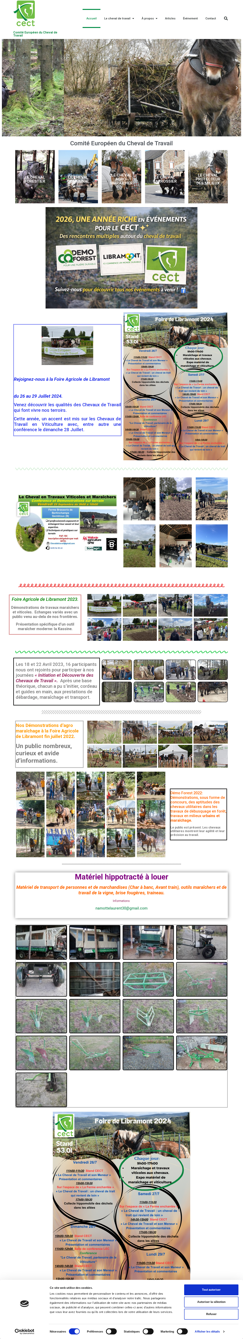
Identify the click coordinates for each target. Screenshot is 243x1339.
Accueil (91, 18)
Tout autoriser (211, 1289)
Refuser (211, 1314)
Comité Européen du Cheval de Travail (35, 34)
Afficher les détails (207, 1331)
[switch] (111, 1331)
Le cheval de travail (117, 18)
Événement (190, 18)
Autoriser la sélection (211, 1301)
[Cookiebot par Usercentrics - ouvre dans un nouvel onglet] (24, 1331)
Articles (170, 18)
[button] (114, 133)
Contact (210, 18)
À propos (148, 18)
